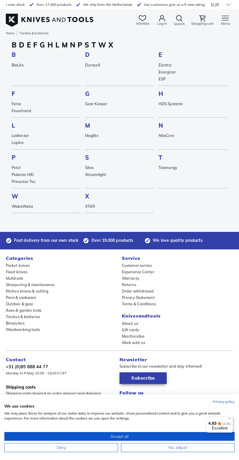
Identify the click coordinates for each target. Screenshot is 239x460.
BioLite (18, 65)
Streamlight (95, 174)
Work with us (133, 342)
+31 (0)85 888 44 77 (27, 366)
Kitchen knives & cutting (27, 291)
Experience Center (138, 271)
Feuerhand (21, 110)
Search (179, 24)
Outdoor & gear (19, 304)
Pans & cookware (21, 297)
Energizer (167, 72)
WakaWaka (22, 206)
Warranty (130, 278)
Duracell (92, 65)
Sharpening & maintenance (30, 284)
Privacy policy (224, 401)
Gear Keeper (96, 103)
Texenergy (168, 167)
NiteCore (166, 135)
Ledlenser (20, 135)
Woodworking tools (23, 329)
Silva (89, 167)
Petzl (16, 167)
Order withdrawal (138, 291)
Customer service (137, 265)
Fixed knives (16, 271)
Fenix (16, 103)
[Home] (49, 17)
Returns (129, 284)
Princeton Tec (23, 181)
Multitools (14, 278)
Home (10, 33)
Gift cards (130, 329)
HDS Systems (170, 103)
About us (130, 323)
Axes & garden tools (23, 310)
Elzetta (165, 65)
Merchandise (133, 336)
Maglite (92, 135)
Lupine (18, 142)
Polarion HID (23, 174)
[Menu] (229, 419)
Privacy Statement (138, 297)
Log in (162, 23)
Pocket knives (18, 265)
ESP (162, 79)
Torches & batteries (23, 316)
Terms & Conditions (139, 304)
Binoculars (15, 323)
